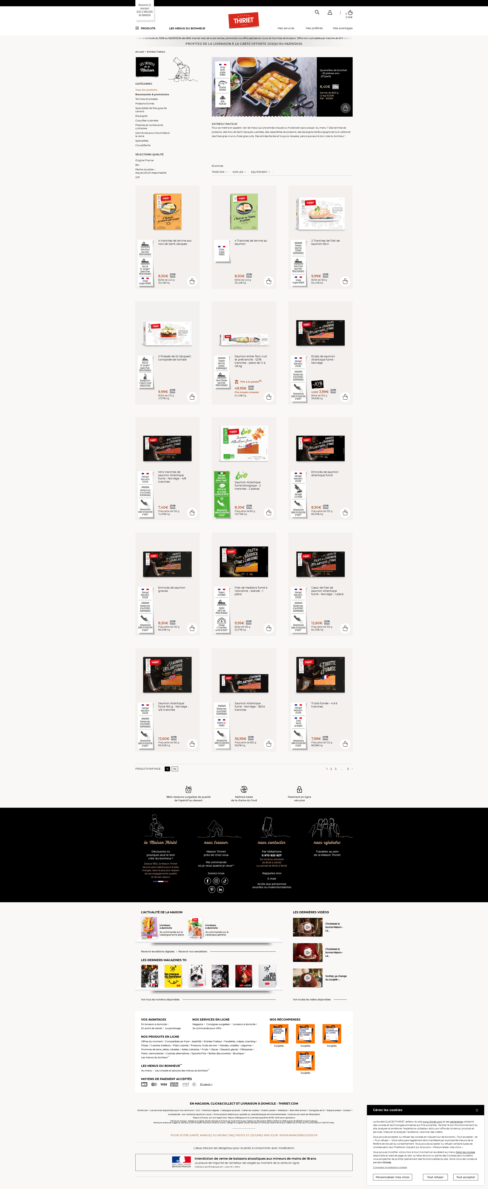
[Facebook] (207, 880)
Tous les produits (146, 89)
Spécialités (141, 140)
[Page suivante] (351, 769)
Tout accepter (465, 1177)
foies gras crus (224, 136)
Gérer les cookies (465, 1152)
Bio (137, 164)
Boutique (238, 1053)
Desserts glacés (229, 1049)
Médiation (283, 1110)
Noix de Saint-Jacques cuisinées (246, 132)
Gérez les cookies (250, 1110)
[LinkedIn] (220, 889)
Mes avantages (343, 28)
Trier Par (218, 172)
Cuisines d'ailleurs (161, 1045)
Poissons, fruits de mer (204, 1045)
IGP (137, 177)
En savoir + (206, 1084)
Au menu (146, 1070)
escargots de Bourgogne (316, 132)
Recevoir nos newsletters (192, 951)
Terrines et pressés (146, 98)
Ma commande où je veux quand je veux (216, 864)
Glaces (214, 1049)
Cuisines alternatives (177, 1053)
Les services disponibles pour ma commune (172, 1110)
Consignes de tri (317, 1110)
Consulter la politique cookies (390, 1167)
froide (291, 127)
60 (174, 769)
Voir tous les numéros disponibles (160, 999)
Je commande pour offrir (207, 1028)
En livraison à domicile (154, 1024)
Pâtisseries (246, 1049)
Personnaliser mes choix (392, 1177)
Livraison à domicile (244, 1024)
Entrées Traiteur (156, 51)
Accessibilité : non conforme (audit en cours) (189, 1114)
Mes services (286, 28)
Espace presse (334, 1110)
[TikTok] (225, 880)
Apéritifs (196, 1041)
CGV (198, 1110)
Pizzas (144, 1045)
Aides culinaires (190, 1049)
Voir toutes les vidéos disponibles (312, 999)
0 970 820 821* (272, 855)
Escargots (141, 115)
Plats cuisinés (181, 1045)
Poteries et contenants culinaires (149, 126)
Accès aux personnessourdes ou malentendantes (271, 885)
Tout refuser (435, 1177)
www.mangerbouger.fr (298, 1135)
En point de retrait (151, 1028)
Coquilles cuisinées (146, 120)
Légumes (246, 1045)
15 (167, 769)
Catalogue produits (230, 1110)
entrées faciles (268, 136)
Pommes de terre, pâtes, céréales (160, 1049)
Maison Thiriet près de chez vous (216, 853)
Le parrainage (173, 1028)
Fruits (205, 1049)
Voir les (237, 172)
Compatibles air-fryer (177, 1041)
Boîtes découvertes (220, 1053)
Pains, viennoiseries (152, 1053)
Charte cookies (268, 1110)
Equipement (259, 172)
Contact (347, 1110)
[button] (329, 13)
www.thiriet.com (432, 1121)
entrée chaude (275, 127)
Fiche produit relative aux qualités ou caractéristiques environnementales (250, 1114)
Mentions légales (210, 1110)
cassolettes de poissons (283, 132)
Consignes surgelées (218, 1024)
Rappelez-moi (271, 873)
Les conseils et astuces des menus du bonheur (182, 1070)
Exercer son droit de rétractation (304, 1114)
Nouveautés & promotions (152, 94)
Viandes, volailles (229, 1045)
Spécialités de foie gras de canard (151, 110)
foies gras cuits (245, 136)
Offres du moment (152, 1041)
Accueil (139, 51)
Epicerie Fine (199, 1053)
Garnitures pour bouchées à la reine (152, 134)
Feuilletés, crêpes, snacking (239, 1041)
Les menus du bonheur (187, 28)
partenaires (456, 1121)
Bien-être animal (298, 1110)
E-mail (271, 878)
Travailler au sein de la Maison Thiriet (327, 853)
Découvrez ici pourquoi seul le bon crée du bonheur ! (161, 855)
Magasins (198, 1024)
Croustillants (142, 145)
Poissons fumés (144, 103)
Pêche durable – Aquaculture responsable (150, 171)
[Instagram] (216, 880)
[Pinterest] (212, 889)
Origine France (144, 160)
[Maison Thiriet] (244, 20)
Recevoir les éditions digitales (158, 951)
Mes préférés (314, 28)
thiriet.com (142, 1110)
